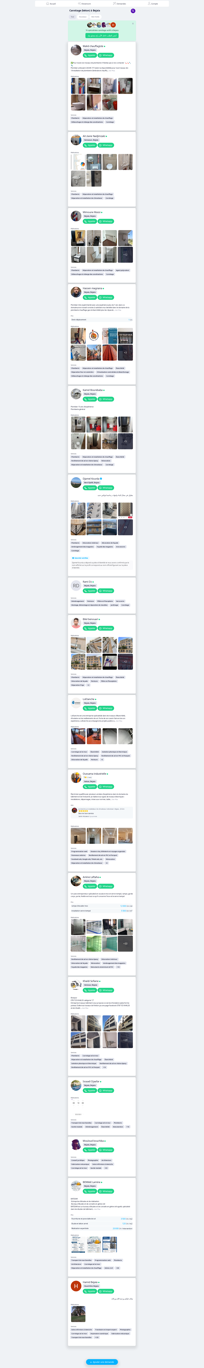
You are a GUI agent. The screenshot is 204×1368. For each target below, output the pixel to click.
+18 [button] (127, 1127)
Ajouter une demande (103, 1362)
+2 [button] (88, 685)
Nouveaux (82, 17)
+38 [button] (117, 1268)
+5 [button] (102, 759)
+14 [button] (104, 1067)
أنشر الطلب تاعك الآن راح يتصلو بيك (102, 35)
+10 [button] (118, 967)
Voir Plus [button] (111, 71)
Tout (72, 17)
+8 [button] (107, 863)
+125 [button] (96, 1337)
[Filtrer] (133, 11)
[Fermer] (133, 23)
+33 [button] (106, 1168)
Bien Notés (95, 17)
